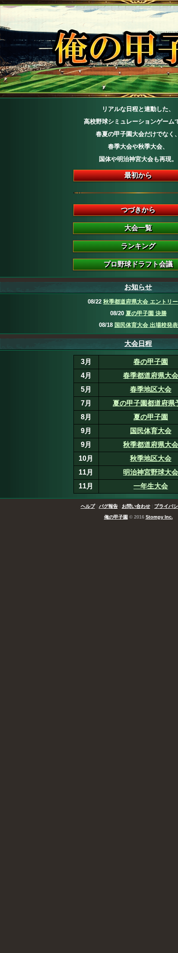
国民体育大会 (151, 430)
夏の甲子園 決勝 (146, 313)
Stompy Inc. (159, 516)
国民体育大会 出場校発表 (146, 325)
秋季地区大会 (151, 458)
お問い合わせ (136, 506)
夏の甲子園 (151, 417)
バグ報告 (108, 506)
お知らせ (138, 287)
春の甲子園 (151, 361)
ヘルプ (88, 506)
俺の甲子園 (116, 516)
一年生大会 (151, 486)
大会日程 (138, 343)
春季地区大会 (151, 389)
